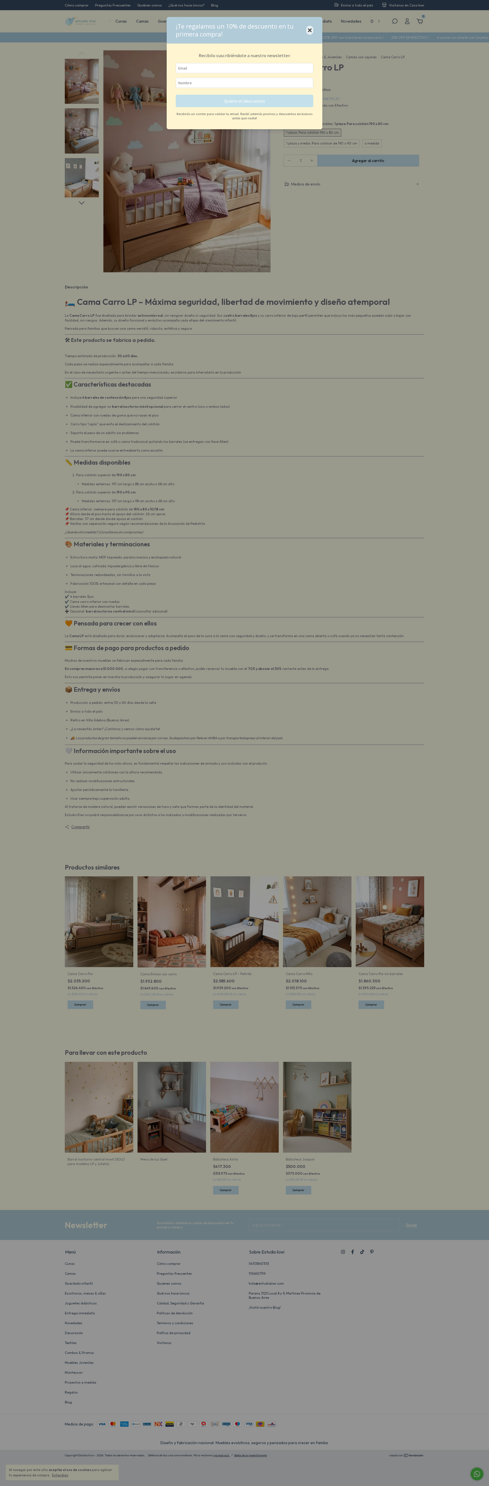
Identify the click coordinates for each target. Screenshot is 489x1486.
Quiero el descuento (244, 101)
